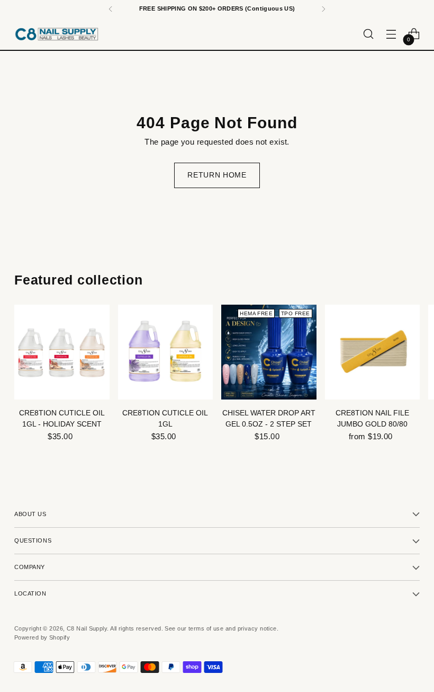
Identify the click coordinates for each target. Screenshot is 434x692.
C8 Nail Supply (87, 628)
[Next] (323, 9)
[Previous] (110, 9)
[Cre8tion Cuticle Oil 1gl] (165, 352)
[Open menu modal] (391, 34)
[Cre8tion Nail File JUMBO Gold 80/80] (372, 352)
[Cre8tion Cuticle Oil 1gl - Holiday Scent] (62, 352)
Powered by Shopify (42, 637)
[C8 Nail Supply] (56, 33)
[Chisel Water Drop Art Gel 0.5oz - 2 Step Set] (269, 352)
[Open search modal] (368, 34)
